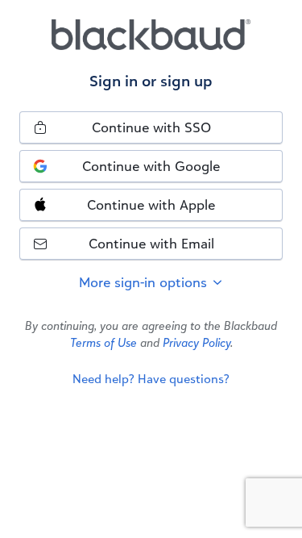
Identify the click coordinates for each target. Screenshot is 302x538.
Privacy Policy (196, 342)
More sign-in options (145, 281)
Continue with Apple (151, 204)
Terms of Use (103, 342)
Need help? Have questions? (151, 378)
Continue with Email (151, 243)
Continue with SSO (151, 127)
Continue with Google (151, 165)
